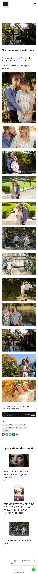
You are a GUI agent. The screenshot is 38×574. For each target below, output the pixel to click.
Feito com (19, 572)
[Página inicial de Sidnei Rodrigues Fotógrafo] (6, 4)
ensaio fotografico (20, 424)
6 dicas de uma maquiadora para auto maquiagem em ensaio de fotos (17, 474)
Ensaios (4, 48)
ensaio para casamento (8, 427)
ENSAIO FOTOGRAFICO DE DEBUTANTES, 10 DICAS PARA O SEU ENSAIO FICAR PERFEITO (19, 508)
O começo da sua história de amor (17, 541)
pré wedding (6, 430)
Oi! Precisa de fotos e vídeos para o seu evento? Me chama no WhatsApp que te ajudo (20, 562)
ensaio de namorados (8, 424)
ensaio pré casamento (21, 427)
